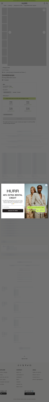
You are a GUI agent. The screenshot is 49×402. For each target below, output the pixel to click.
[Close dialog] (46, 185)
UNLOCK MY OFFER (13, 210)
